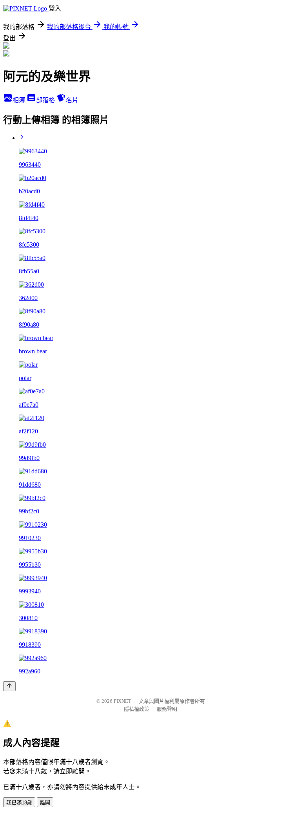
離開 (45, 803)
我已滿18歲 (19, 803)
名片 (72, 100)
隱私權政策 (136, 709)
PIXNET (122, 701)
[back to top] (9, 686)
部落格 (46, 100)
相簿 (20, 100)
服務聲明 (167, 709)
